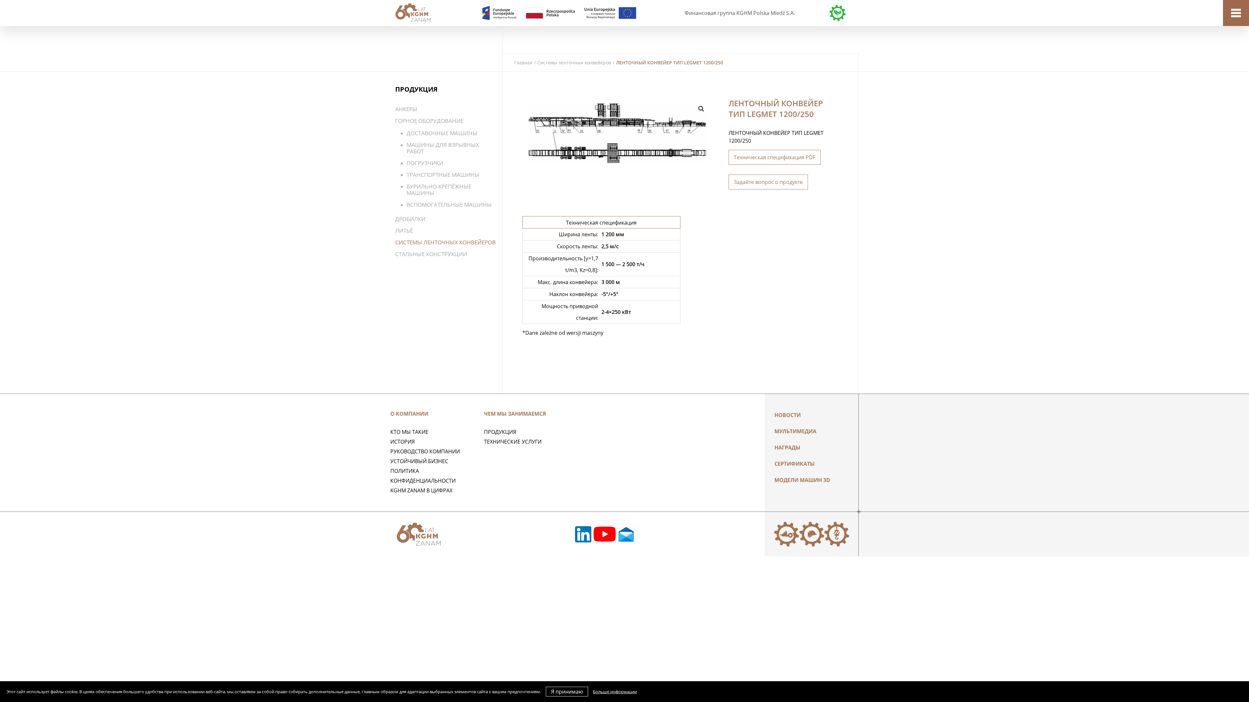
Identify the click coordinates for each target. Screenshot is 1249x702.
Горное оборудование (429, 120)
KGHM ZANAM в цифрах (421, 490)
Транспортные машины (443, 174)
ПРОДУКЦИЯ (500, 432)
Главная (523, 62)
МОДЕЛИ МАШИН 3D (802, 480)
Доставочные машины (442, 133)
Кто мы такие (409, 432)
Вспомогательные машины (449, 204)
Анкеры (406, 109)
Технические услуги (513, 441)
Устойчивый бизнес (419, 461)
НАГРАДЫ (787, 447)
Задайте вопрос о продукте (768, 182)
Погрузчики (425, 163)
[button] (701, 109)
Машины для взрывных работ (443, 148)
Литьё (404, 230)
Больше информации (615, 692)
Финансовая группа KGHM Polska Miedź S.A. (740, 13)
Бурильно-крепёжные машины (439, 190)
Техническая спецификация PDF (774, 157)
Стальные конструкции (431, 254)
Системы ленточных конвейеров (574, 62)
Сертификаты (794, 463)
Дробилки (410, 219)
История (402, 441)
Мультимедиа (795, 431)
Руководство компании (425, 451)
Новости (787, 415)
